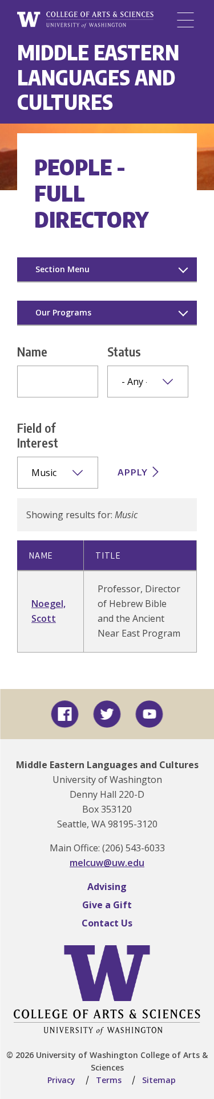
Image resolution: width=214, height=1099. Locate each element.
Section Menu (62, 269)
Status (124, 351)
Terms (109, 1080)
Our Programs (63, 312)
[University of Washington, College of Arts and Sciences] (85, 20)
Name (32, 351)
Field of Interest (37, 435)
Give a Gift (107, 905)
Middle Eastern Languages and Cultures (98, 76)
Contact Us (107, 923)
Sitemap (159, 1080)
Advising (107, 886)
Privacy (61, 1080)
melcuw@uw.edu (107, 862)
